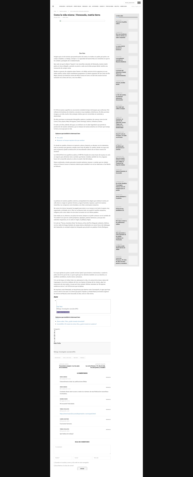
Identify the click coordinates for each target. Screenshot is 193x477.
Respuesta (108, 377)
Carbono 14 (102, 6)
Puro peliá (60, 138)
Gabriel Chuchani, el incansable (121, 172)
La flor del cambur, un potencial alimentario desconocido (121, 97)
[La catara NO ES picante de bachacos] (133, 48)
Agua (90, 6)
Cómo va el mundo (109, 6)
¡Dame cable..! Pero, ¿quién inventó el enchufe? (70, 321)
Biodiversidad (57, 357)
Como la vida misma (67, 357)
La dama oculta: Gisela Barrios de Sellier (120, 247)
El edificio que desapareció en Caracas (120, 147)
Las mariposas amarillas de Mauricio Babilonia (121, 60)
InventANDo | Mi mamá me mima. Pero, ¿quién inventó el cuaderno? (77, 324)
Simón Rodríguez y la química (121, 197)
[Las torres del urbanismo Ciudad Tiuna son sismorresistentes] (133, 72)
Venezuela (82, 357)
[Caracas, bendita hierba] (133, 84)
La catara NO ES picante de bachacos (120, 48)
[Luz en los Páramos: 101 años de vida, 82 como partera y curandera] (133, 260)
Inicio (55, 11)
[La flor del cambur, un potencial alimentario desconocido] (133, 97)
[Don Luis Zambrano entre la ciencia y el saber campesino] (133, 36)
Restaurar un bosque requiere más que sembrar (71, 140)
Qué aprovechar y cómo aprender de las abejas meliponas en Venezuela (121, 236)
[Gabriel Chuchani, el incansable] (133, 173)
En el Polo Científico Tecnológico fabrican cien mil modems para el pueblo (121, 187)
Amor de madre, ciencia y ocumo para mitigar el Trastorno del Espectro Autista (120, 161)
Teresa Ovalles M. (64, 409)
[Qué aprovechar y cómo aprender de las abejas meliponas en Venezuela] (133, 235)
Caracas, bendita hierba (120, 83)
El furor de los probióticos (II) (120, 209)
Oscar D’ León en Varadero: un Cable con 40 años (121, 135)
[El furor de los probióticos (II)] (133, 210)
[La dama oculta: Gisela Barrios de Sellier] (133, 248)
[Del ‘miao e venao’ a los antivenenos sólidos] (133, 222)
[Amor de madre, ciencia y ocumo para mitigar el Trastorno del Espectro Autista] (133, 160)
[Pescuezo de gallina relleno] (133, 24)
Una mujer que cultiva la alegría (120, 107)
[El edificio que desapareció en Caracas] (133, 148)
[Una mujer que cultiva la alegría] (133, 109)
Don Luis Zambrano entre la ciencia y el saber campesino (121, 35)
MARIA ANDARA (63, 376)
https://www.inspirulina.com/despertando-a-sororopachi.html (78, 414)
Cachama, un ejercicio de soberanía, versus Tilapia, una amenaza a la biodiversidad (121, 123)
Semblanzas (85, 6)
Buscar (139, 3)
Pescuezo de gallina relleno (121, 22)
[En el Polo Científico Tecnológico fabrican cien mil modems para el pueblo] (133, 185)
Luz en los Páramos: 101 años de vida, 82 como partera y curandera (121, 261)
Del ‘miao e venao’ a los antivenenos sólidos (121, 222)
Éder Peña (59, 306)
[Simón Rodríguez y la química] (133, 198)
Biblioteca (117, 6)
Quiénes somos (123, 6)
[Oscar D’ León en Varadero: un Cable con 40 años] (133, 136)
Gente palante (69, 6)
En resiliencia (62, 6)
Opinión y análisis (77, 6)
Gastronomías (95, 6)
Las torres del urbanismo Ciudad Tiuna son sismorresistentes (121, 73)
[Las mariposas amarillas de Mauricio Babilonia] (133, 60)
